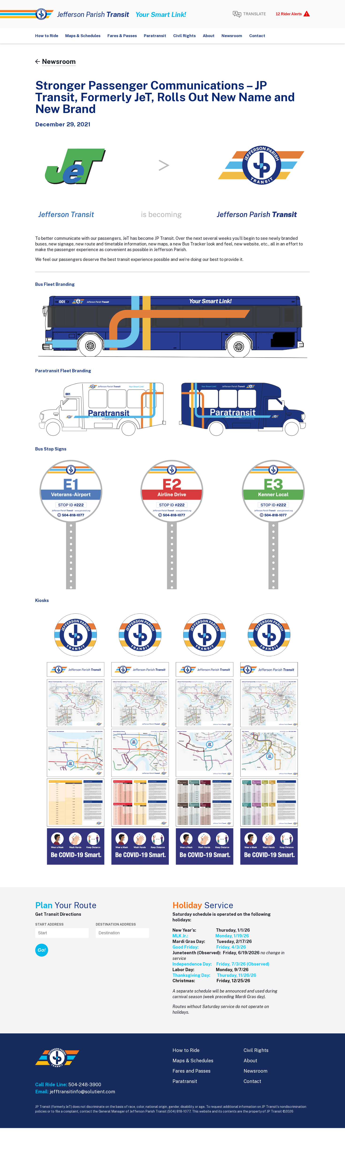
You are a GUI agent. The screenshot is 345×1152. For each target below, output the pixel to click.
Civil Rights (184, 35)
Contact (257, 35)
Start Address (49, 924)
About (209, 35)
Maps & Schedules (82, 35)
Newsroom (232, 35)
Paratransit (155, 35)
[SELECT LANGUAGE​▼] (249, 14)
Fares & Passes (122, 35)
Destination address (116, 924)
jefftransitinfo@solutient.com (82, 1091)
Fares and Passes (191, 1071)
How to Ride (46, 35)
